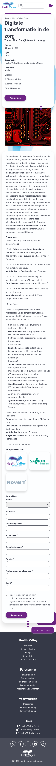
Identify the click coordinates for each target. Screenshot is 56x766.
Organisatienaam (14, 547)
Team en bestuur (28, 659)
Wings (28, 652)
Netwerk (28, 645)
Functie (10, 559)
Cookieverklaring (28, 707)
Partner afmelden (28, 685)
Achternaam (12, 535)
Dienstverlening (28, 649)
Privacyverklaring (28, 710)
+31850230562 (44, 630)
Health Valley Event (30, 726)
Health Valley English (30, 729)
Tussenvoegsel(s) (14, 523)
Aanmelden (15, 97)
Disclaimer (28, 703)
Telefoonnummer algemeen (19, 571)
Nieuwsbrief (28, 656)
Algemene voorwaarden (28, 688)
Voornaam (11, 511)
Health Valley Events (20, 18)
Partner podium (28, 674)
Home (6, 18)
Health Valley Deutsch (30, 733)
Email (9, 583)
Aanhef (9, 499)
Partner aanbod (28, 678)
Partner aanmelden (28, 681)
